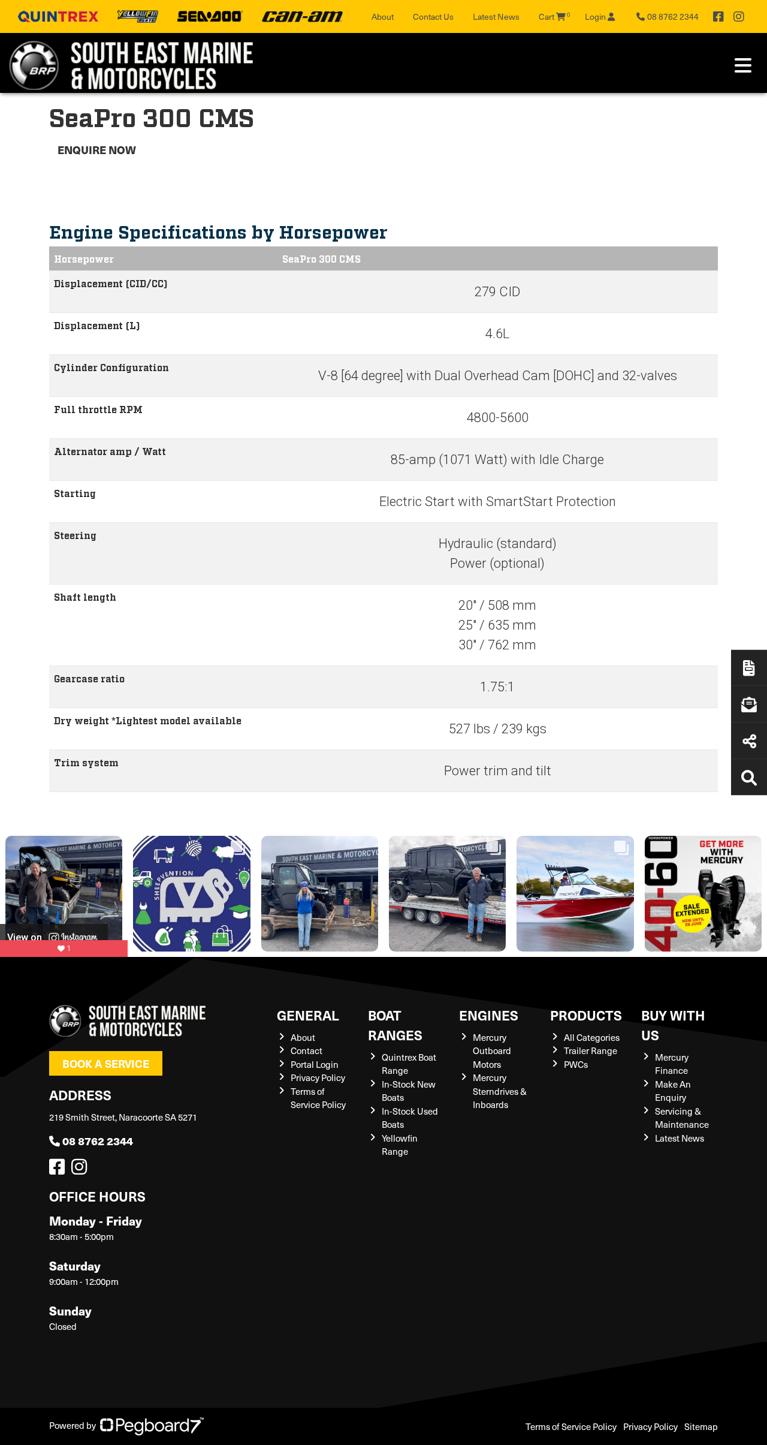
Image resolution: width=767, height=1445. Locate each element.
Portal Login (315, 1064)
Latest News (496, 16)
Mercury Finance (672, 1063)
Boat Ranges (395, 1025)
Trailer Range (590, 1050)
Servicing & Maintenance (682, 1117)
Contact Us (433, 16)
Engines (488, 1015)
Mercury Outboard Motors (492, 1051)
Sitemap (701, 1426)
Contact (306, 1050)
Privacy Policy (318, 1077)
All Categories (592, 1037)
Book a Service (105, 1063)
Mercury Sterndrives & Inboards (500, 1091)
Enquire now (97, 149)
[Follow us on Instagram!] (81, 1169)
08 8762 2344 (97, 1140)
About (383, 16)
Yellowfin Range (400, 1144)
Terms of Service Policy (318, 1098)
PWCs (576, 1064)
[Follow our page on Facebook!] (718, 17)
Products (586, 1015)
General (308, 1015)
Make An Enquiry (673, 1090)
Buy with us (673, 1025)
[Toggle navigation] (743, 65)
